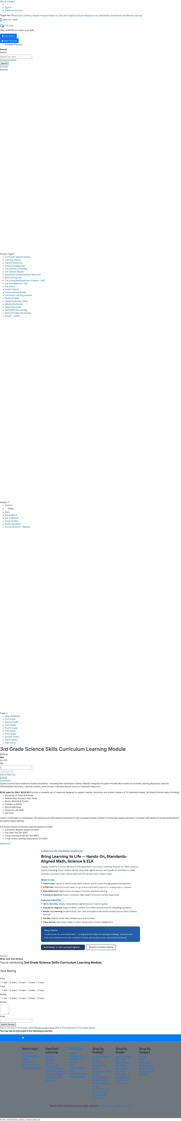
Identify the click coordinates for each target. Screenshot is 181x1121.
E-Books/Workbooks (102, 1077)
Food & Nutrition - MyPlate (17, 527)
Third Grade (10, 725)
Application (5, 843)
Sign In (8, 7)
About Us (50, 1056)
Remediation (75, 1059)
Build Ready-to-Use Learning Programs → (63, 947)
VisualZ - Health (12, 316)
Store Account (10, 40)
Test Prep (73, 1062)
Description (5, 780)
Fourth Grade (11, 728)
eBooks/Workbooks (14, 304)
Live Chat (9, 25)
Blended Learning (77, 1076)
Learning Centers (13, 260)
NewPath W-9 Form (31, 1065)
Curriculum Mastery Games (17, 257)
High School (10, 742)
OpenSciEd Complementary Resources (23, 274)
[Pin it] (6, 777)
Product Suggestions (55, 1071)
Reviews (4, 956)
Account (4, 66)
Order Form (27, 1062)
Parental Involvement (79, 1073)
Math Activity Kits (13, 277)
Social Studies (11, 521)
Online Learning (99, 1092)
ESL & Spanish (11, 518)
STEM (10, 508)
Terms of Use (125, 1106)
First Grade (10, 719)
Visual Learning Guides (15, 292)
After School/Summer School (76, 1068)
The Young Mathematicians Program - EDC (25, 280)
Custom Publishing (54, 1074)
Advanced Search (8, 60)
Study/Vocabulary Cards (16, 301)
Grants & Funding (53, 1068)
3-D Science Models (14, 271)
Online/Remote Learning (16, 310)
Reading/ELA (11, 515)
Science (8, 505)
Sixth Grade (10, 734)
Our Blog (50, 1080)
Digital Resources (13, 307)
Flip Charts (10, 286)
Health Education (13, 524)
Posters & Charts (100, 1080)
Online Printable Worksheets (18, 313)
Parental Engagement (15, 266)
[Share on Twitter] (4, 777)
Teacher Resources (14, 263)
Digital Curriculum (100, 1089)
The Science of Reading (16, 268)
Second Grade (11, 722)
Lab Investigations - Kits (16, 283)
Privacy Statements (108, 1106)
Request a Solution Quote (101, 947)
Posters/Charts (12, 298)
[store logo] (76, 15)
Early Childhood (12, 716)
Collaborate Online (54, 1077)
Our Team (50, 1059)
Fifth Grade (10, 731)
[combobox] (16, 57)
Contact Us (27, 1053)
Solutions (75, 1049)
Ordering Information (32, 1068)
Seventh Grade (12, 737)
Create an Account (13, 10)
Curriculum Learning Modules (18, 295)
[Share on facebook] (1, 777)
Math (7, 512)
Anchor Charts (11, 289)
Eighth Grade (11, 739)
